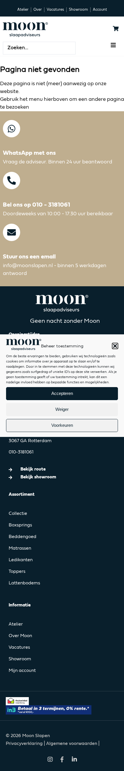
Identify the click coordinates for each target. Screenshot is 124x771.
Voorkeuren (62, 425)
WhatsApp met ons (29, 153)
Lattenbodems (24, 583)
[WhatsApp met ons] (11, 128)
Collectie (18, 513)
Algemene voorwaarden (71, 743)
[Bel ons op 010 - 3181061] (11, 180)
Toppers (17, 571)
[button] (115, 346)
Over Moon (20, 636)
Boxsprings (20, 525)
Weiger (62, 409)
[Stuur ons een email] (11, 232)
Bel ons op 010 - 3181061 (36, 205)
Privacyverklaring (25, 743)
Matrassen (20, 548)
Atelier (16, 624)
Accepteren (62, 393)
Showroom (20, 659)
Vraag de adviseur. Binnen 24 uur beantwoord (57, 162)
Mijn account (22, 670)
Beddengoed (22, 537)
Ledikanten (21, 560)
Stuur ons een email (29, 257)
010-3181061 (21, 452)
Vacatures (19, 647)
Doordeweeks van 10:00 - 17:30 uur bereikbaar (58, 213)
